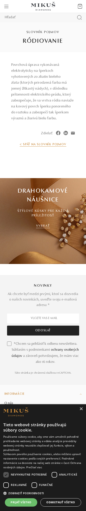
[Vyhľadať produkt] (79, 17)
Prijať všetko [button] (21, 502)
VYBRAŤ (43, 226)
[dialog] (43, 457)
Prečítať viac (34, 467)
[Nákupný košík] (80, 6)
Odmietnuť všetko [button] (60, 502)
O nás (8, 403)
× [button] (81, 409)
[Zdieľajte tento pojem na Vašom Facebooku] (58, 133)
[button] (43, 493)
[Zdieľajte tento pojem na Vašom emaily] (73, 133)
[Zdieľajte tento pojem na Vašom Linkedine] (66, 133)
